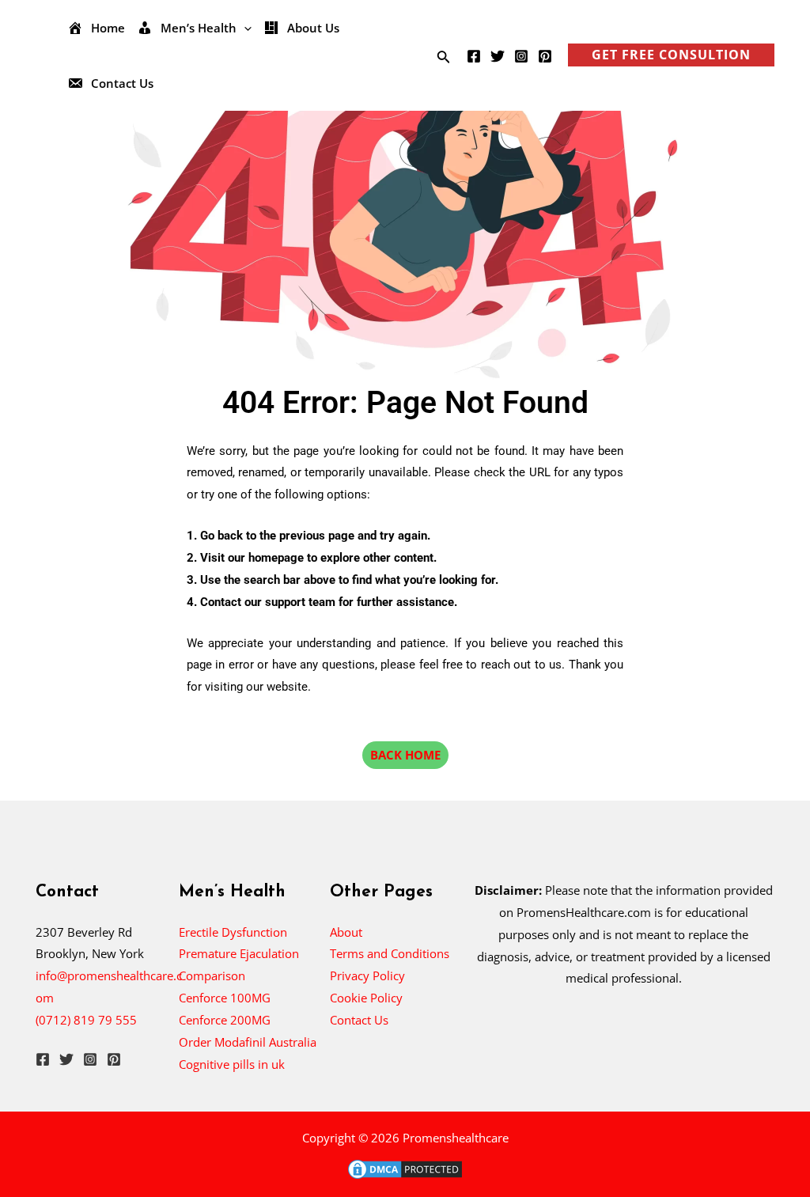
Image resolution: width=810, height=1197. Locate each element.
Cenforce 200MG (225, 1020)
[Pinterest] (545, 56)
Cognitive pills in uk (232, 1064)
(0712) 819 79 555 (86, 1020)
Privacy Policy (367, 975)
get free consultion (671, 54)
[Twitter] (497, 56)
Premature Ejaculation (239, 953)
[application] (244, 27)
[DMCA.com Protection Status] (405, 1168)
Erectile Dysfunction (233, 932)
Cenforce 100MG (225, 998)
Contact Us (359, 1020)
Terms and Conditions (389, 953)
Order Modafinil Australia (247, 1042)
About (346, 932)
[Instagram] (521, 56)
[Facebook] (474, 56)
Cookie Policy (366, 998)
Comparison (212, 975)
